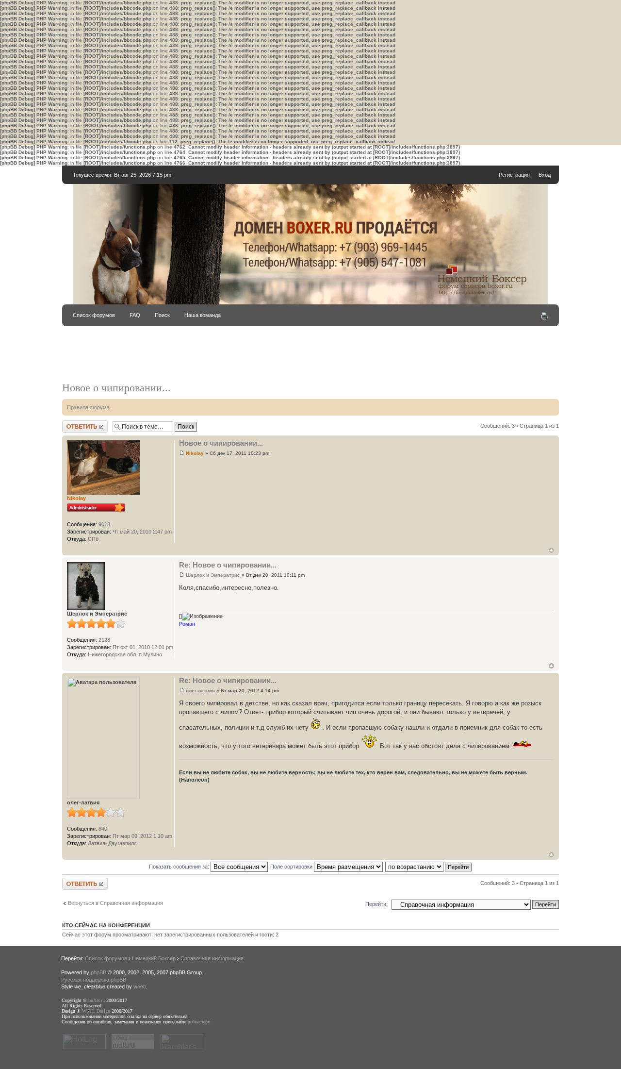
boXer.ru (96, 1000)
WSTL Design (96, 1011)
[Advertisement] (310, 359)
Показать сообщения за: (180, 866)
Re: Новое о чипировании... (228, 565)
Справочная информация (212, 958)
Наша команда (202, 315)
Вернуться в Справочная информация (115, 903)
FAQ (135, 315)
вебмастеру (199, 1021)
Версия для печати (544, 316)
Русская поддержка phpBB (93, 980)
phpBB (98, 972)
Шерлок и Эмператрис (213, 575)
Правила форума (88, 407)
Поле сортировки (292, 866)
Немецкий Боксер (154, 958)
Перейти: (376, 904)
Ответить (73, 423)
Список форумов (94, 315)
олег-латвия (200, 690)
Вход (545, 175)
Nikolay (195, 453)
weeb (139, 986)
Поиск (162, 315)
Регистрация (514, 175)
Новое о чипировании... (116, 388)
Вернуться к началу (551, 550)
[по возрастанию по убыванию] (429, 866)
